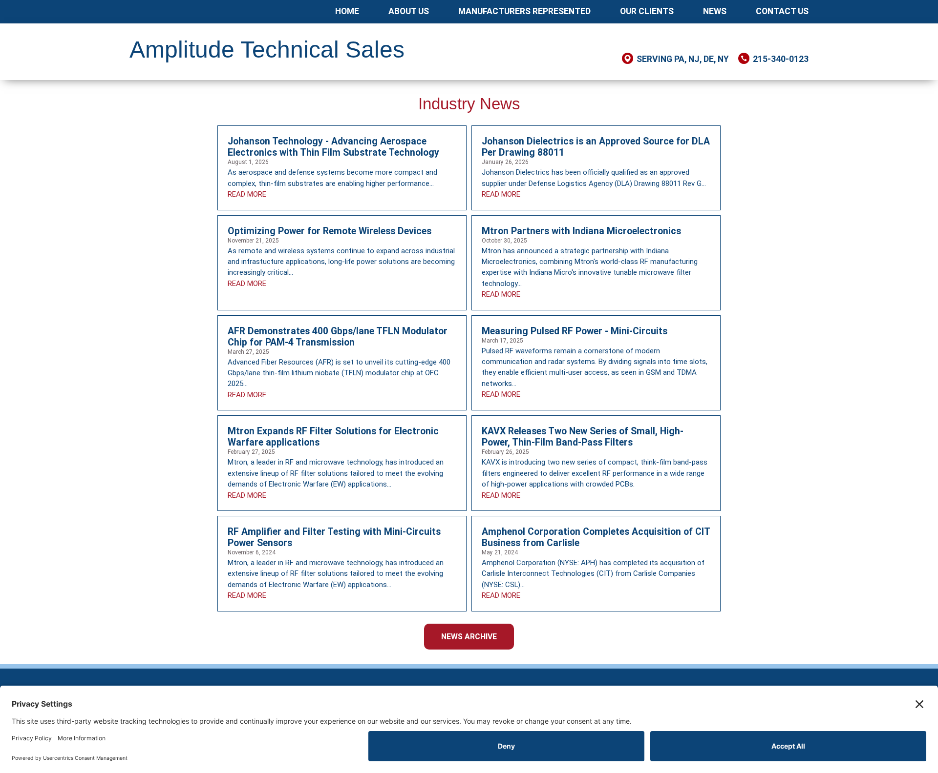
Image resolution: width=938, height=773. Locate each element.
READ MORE (247, 194)
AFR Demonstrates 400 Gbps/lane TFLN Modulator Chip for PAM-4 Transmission (338, 336)
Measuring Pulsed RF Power (542, 331)
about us (408, 11)
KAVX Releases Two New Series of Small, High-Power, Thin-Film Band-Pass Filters (582, 437)
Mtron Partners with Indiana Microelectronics (581, 231)
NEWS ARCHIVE (469, 636)
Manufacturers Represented (524, 11)
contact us (782, 11)
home (347, 11)
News (714, 11)
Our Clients (647, 11)
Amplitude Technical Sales (267, 49)
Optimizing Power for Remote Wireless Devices (329, 231)
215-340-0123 (781, 59)
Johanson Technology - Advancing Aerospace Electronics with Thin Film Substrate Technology (333, 147)
